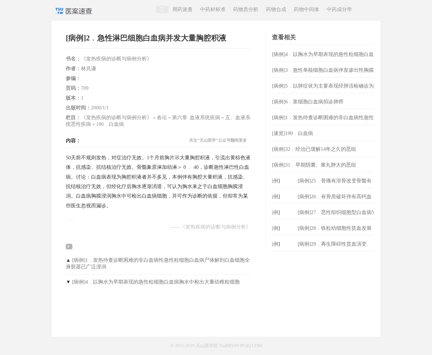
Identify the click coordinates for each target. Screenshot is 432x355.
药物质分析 (245, 9)
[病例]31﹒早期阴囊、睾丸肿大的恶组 (314, 165)
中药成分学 (339, 9)
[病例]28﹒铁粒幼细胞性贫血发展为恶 (335, 233)
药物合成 (276, 9)
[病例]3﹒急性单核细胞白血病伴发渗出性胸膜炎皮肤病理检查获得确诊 (323, 75)
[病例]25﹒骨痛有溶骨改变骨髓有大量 (335, 185)
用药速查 (182, 9)
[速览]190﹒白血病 (292, 133)
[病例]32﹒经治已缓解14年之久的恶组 (314, 149)
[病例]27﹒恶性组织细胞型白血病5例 (336, 217)
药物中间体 (306, 9)
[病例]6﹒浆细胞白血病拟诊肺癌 (307, 101)
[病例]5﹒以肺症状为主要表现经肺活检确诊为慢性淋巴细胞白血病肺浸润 (323, 91)
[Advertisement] (323, 290)
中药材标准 (212, 9)
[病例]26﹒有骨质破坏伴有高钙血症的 (335, 201)
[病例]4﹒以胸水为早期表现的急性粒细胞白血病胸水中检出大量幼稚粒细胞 (156, 282)
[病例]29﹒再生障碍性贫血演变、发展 (335, 249)
